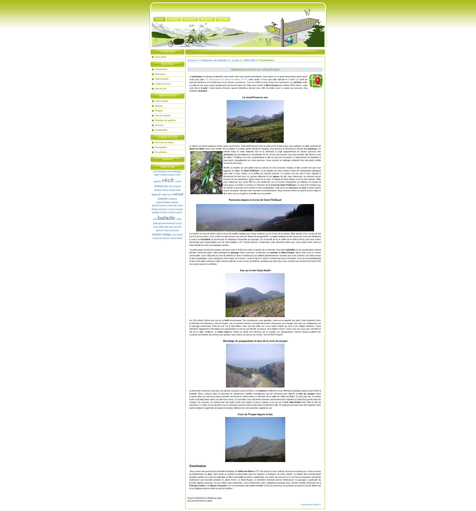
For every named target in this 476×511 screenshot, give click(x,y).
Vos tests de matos (164, 142)
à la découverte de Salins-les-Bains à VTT (226, 79)
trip (170, 186)
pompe (155, 212)
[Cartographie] (316, 87)
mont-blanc (177, 238)
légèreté (156, 194)
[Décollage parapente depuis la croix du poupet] (255, 366)
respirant (157, 238)
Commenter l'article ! (310, 504)
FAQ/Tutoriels (161, 79)
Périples (159, 111)
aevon (177, 226)
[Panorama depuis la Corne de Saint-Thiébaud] (255, 217)
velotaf (178, 194)
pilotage (157, 223)
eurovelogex (175, 171)
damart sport (163, 230)
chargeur (162, 171)
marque (179, 209)
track (178, 181)
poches (166, 238)
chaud (177, 186)
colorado (172, 205)
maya (179, 223)
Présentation (161, 69)
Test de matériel (163, 115)
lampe (167, 234)
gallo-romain (160, 174)
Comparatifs (161, 130)
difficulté (163, 227)
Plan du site (161, 88)
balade (166, 218)
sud (155, 171)
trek (178, 189)
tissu (165, 190)
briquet (158, 190)
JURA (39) (249, 60)
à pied (235, 60)
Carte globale (161, 101)
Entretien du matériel (165, 120)
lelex (180, 234)
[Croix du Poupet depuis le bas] (255, 439)
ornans (172, 212)
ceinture (172, 199)
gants (157, 181)
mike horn (166, 194)
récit (168, 180)
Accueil (191, 60)
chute (172, 190)
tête (166, 186)
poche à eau (166, 209)
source (174, 230)
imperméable (163, 202)
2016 (155, 227)
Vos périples (161, 152)
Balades (159, 106)
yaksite (174, 202)
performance (159, 205)
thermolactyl (168, 223)
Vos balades (161, 147)
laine (179, 219)
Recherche (160, 74)
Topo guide (160, 57)
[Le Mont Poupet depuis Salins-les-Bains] (255, 121)
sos (174, 234)
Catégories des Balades (213, 60)
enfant (158, 186)
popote (163, 198)
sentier (157, 234)
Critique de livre (163, 84)
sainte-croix (174, 174)
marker (164, 212)
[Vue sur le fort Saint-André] (255, 295)
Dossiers (159, 125)
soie (171, 227)
